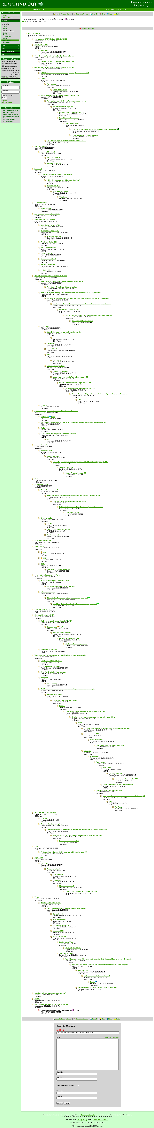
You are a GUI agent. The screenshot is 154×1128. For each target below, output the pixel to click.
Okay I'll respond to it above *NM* (58, 529)
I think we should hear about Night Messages (56, 174)
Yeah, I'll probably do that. (62, 632)
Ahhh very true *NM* (73, 512)
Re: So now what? (47, 518)
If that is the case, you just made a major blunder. (64, 332)
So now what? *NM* (41, 484)
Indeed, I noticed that (60, 371)
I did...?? (81, 399)
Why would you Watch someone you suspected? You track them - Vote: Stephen (100, 964)
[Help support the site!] (141, 4)
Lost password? (7, 102)
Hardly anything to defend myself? (65, 700)
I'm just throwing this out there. (45, 813)
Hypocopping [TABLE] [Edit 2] (44, 219)
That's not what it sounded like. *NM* (109, 790)
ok (48, 439)
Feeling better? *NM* (66, 942)
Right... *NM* (38, 858)
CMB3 (5, 28)
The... (111, 801)
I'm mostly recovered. (73, 948)
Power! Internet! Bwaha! (42, 445)
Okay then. (63, 197)
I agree (49, 524)
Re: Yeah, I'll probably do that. (69, 638)
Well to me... (45, 428)
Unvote (36, 897)
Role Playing (7, 40)
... (53, 338)
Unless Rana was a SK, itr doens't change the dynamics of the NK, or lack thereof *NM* (77, 829)
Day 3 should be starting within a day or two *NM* (51, 1004)
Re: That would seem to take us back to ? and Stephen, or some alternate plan (68, 689)
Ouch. (92, 982)
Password (4, 90)
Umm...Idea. (107, 768)
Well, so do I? (58, 874)
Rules (118, 14)
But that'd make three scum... (51, 903)
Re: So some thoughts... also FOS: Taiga (55, 581)
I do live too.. (57, 880)
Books (5, 33)
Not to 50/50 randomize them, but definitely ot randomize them (81, 507)
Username (4, 85)
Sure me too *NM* (59, 919)
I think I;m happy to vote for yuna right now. (118, 784)
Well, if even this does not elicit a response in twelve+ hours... (62, 281)
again (80, 723)
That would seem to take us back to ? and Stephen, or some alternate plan (60, 655)
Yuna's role (44, 326)
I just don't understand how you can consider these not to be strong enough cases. (82, 304)
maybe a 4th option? (48, 152)
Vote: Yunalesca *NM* (91, 734)
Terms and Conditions (100, 1120)
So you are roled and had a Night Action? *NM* (75, 383)
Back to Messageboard (63, 14)
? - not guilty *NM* (47, 253)
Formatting (115, 1037)
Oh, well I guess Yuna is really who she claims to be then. (54, 56)
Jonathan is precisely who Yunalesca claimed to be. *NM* (54, 67)
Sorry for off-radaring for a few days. (53, 672)
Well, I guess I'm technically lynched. (97, 976)
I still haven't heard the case (69, 309)
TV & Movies (7, 36)
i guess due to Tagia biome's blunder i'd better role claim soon (56, 411)
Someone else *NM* (55, 627)
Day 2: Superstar (34, 33)
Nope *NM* (44, 50)
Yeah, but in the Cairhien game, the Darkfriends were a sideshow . (95, 129)
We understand (46, 208)
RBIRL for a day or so (41, 609)
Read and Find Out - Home (34, 4)
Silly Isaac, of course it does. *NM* (59, 569)
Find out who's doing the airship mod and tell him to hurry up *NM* (64, 852)
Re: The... (118, 807)
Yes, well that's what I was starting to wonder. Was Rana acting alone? (77, 835)
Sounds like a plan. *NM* (61, 925)
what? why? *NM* (96, 739)
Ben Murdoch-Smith (88, 1115)
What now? (38, 169)
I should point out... (48, 592)
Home (5, 16)
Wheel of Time (7, 35)
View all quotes (5, 77)
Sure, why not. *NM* (66, 467)
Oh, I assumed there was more (82, 321)
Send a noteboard (28, 21)
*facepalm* (50, 343)
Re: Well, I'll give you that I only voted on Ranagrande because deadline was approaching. (78, 298)
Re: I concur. (51, 84)
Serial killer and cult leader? (69, 841)
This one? (44, 405)
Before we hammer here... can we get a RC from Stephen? (67, 908)
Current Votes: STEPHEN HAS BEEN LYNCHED (50, 39)
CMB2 (5, 26)
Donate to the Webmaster (11, 114)
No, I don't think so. (54, 157)
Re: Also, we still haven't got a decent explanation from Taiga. (93, 717)
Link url (59, 1077)
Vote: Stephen (83, 970)
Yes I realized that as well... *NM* (126, 779)
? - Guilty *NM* (46, 270)
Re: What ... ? (57, 360)
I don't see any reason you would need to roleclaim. (59, 434)
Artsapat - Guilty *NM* (48, 264)
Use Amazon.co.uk (9, 120)
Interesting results (40, 146)
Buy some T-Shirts (9, 112)
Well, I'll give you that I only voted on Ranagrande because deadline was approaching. (71, 293)
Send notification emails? (65, 1085)
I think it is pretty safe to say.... (51, 661)
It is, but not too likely (54, 163)
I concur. (44, 78)
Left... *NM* (44, 863)
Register (4, 101)
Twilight (37, 999)
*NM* (44, 552)
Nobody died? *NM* (41, 45)
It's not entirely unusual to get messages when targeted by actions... (108, 728)
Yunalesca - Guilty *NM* (49, 242)
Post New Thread (82, 14)
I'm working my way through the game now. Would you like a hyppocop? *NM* (80, 462)
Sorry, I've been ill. (59, 936)
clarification (94, 756)
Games (5, 38)
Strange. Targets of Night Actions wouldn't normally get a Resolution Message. (99, 394)
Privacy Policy (82, 1120)
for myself (44, 678)
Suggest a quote (14, 77)
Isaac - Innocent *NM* (48, 247)
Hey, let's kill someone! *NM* (44, 615)
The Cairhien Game (72, 123)
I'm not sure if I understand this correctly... (62, 287)
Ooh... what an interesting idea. (52, 824)
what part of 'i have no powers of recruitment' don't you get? (124, 796)
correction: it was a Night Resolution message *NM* (71, 377)
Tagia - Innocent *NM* (48, 259)
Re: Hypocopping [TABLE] (50, 231)
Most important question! (55, 366)
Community (6, 42)
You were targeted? (53, 186)
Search (94, 14)
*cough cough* (39, 546)
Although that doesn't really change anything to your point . (68, 598)
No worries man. (46, 450)
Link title (59, 1072)
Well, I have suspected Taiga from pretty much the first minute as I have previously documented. (99, 959)
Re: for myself (52, 683)
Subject (60, 1030)
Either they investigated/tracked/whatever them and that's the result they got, (73, 495)
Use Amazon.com (8, 118)
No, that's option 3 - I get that (63, 106)
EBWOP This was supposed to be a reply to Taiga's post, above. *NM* (65, 73)
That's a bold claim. (66, 953)
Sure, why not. (58, 914)
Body (59, 1037)
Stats (110, 14)
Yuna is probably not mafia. (50, 666)
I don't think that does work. (69, 118)
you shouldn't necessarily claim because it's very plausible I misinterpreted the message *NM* (73, 422)
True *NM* (44, 818)
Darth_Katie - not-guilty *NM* (51, 225)
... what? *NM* (52, 349)
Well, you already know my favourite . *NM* (56, 621)
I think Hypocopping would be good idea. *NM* (63, 180)
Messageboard (7, 17)
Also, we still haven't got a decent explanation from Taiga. (86, 711)
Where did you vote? (66, 886)
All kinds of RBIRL (40, 202)
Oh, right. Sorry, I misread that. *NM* (72, 112)
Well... (43, 564)
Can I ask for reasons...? (49, 490)
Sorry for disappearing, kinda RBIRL (47, 214)
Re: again (87, 751)
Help (103, 14)
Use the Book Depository (11, 116)
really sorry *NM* (48, 417)
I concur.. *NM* (58, 931)
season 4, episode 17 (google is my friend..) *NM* (58, 61)
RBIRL (36, 479)
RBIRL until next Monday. (43, 540)
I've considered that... (116, 773)
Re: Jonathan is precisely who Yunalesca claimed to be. (60, 95)
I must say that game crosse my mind (85, 135)
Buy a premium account (10, 111)
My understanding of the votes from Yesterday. (50, 276)
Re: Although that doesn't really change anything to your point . (76, 604)
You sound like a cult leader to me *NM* (110, 745)
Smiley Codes (107, 1037)
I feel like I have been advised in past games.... (69, 501)
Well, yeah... (101, 762)
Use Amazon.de (8, 121)
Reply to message (88, 28)
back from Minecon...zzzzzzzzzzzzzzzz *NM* (50, 993)
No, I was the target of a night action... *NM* (81, 388)
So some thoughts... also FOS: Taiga (47, 575)
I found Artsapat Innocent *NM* (76, 473)
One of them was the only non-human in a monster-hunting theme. (89, 315)
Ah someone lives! (53, 869)
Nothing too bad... (53, 456)
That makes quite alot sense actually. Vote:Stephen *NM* (97, 987)
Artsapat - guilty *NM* (54, 236)
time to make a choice (54, 694)
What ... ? (50, 354)
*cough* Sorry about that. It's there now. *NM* (81, 891)
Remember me (8, 95)
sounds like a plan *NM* (49, 649)
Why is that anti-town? (61, 191)
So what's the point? (60, 90)
